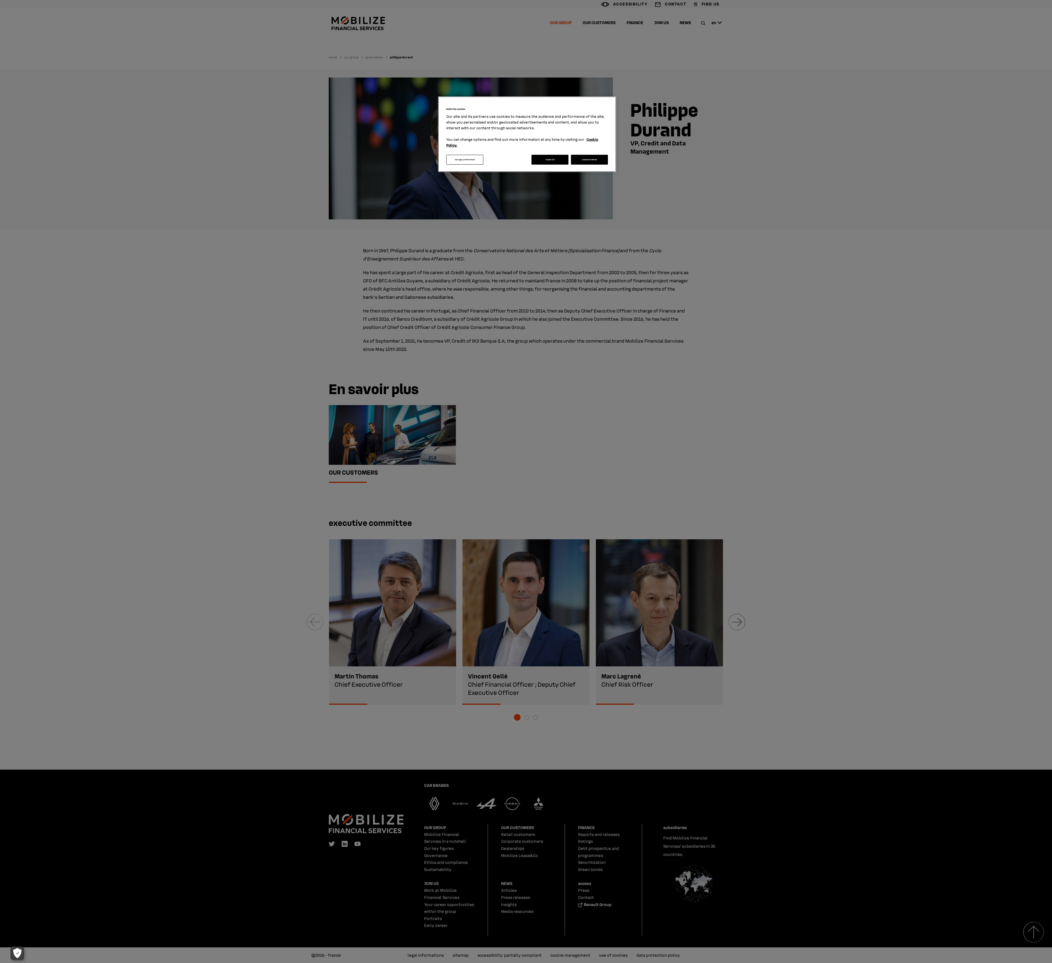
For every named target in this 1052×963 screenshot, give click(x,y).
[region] (527, 134)
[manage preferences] (17, 953)
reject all (549, 159)
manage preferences (465, 159)
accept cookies (589, 159)
